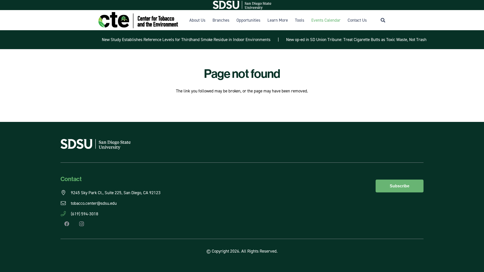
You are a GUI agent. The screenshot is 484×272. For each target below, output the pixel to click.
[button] (383, 20)
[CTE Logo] (138, 20)
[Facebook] (66, 224)
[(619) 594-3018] (65, 213)
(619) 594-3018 (84, 214)
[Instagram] (81, 224)
